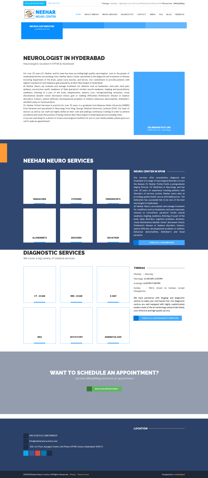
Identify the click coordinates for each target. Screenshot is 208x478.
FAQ (161, 14)
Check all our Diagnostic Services (160, 318)
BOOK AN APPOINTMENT (34, 3)
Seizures (76, 238)
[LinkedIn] (44, 453)
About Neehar (91, 14)
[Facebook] (32, 453)
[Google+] (38, 453)
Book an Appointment (106, 389)
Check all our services (161, 242)
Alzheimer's (39, 238)
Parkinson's (113, 199)
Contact (141, 14)
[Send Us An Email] (50, 453)
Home (78, 14)
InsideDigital (179, 474)
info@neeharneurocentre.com (43, 441)
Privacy (73, 474)
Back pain (113, 238)
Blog (168, 14)
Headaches (39, 199)
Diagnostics (127, 14)
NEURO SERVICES (109, 14)
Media (153, 14)
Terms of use (83, 474)
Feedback (179, 14)
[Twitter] (26, 453)
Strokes (76, 199)
